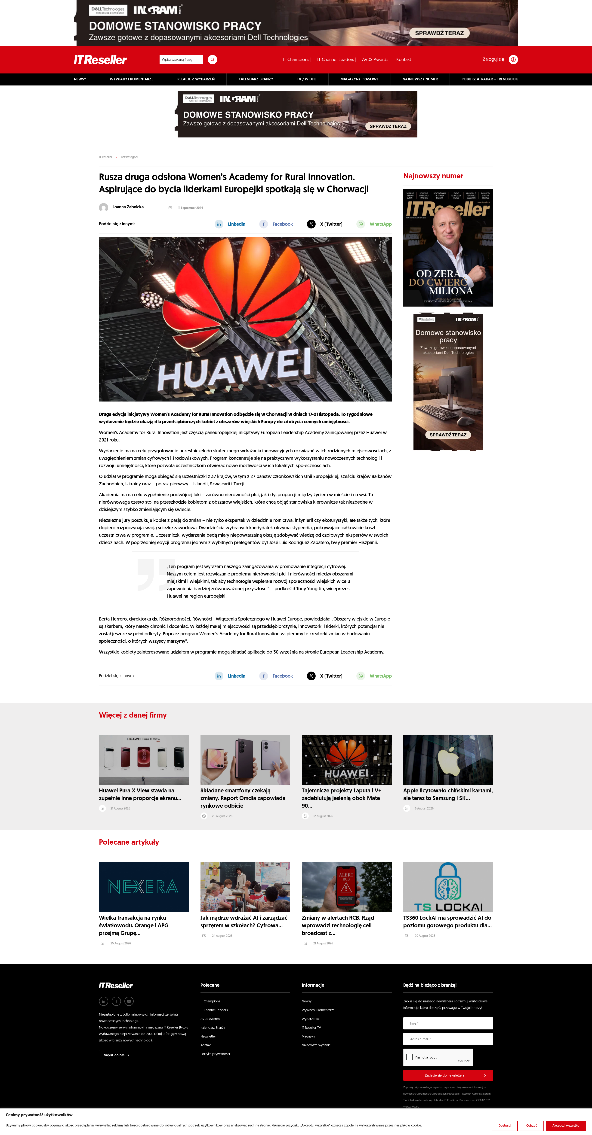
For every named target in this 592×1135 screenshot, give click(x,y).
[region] (296, 1121)
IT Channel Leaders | (336, 60)
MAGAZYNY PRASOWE (359, 79)
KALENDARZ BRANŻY (255, 79)
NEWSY (80, 79)
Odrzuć (531, 1126)
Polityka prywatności (215, 1054)
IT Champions (210, 1001)
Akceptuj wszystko (566, 1126)
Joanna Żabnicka (128, 207)
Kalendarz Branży (212, 1028)
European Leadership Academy (351, 652)
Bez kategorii (129, 157)
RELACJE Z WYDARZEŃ (196, 79)
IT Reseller (105, 157)
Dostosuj (505, 1126)
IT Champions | (297, 60)
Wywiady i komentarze (318, 1010)
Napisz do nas (114, 1055)
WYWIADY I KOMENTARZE (131, 79)
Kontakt (403, 60)
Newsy (306, 1001)
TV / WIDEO (307, 79)
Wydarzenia (310, 1019)
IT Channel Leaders (214, 1010)
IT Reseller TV (311, 1028)
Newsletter (208, 1036)
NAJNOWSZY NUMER (420, 79)
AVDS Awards (210, 1019)
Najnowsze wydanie (316, 1045)
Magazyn (308, 1036)
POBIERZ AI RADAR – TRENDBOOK (490, 79)
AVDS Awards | (376, 60)
